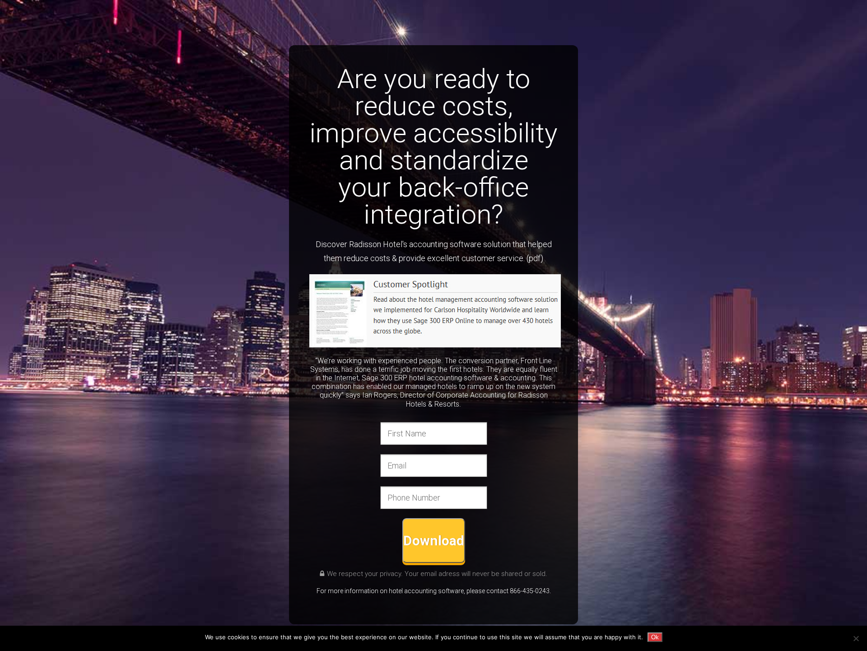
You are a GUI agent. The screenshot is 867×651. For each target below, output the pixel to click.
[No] (855, 638)
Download (433, 540)
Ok (655, 637)
